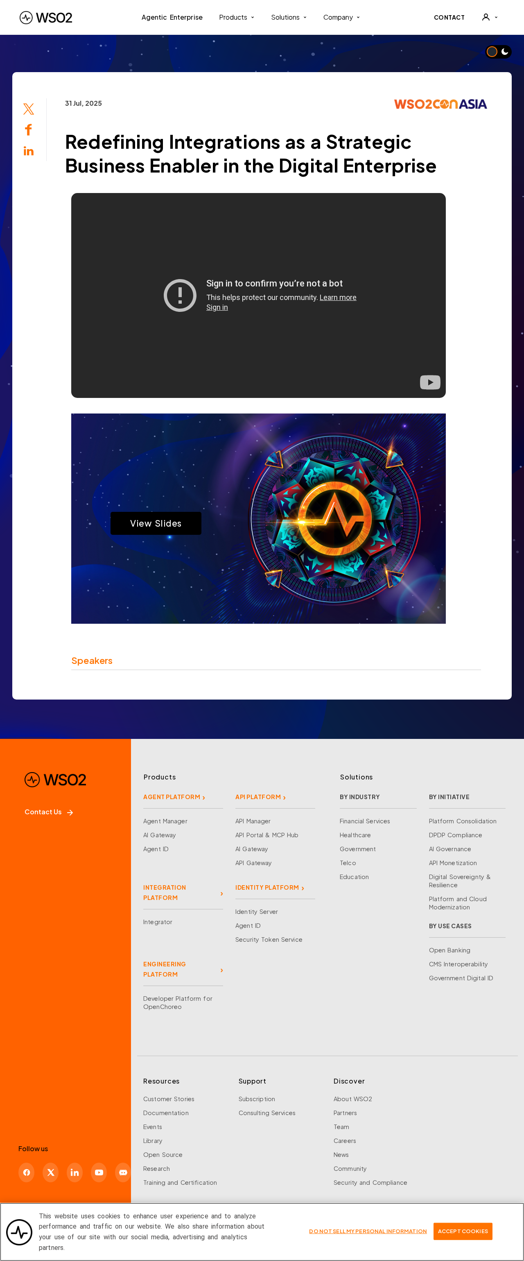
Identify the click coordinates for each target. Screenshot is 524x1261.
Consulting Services (267, 1112)
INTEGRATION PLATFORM (164, 892)
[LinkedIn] (75, 1172)
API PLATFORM (258, 796)
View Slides (156, 523)
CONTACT (449, 17)
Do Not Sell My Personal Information (368, 1231)
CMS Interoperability (458, 964)
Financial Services (365, 821)
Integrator (157, 921)
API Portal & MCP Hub (267, 834)
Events (152, 1126)
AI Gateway (159, 834)
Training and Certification (180, 1182)
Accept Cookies (463, 1231)
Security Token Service (269, 939)
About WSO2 (353, 1098)
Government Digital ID (461, 978)
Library (153, 1140)
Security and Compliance (370, 1182)
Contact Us (43, 811)
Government (358, 848)
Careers (345, 1140)
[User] (489, 17)
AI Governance (450, 848)
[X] (51, 1172)
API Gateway (253, 862)
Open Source (163, 1154)
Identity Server (256, 911)
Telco (348, 862)
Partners (345, 1112)
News (341, 1154)
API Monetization (453, 862)
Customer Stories (168, 1098)
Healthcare (355, 834)
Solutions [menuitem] (285, 17)
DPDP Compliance (456, 834)
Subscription (257, 1098)
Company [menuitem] (338, 17)
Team (342, 1126)
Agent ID (156, 848)
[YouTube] (99, 1172)
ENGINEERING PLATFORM (164, 969)
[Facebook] (26, 1172)
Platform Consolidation (463, 821)
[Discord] (123, 1172)
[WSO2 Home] (46, 17)
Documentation (166, 1112)
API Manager (253, 821)
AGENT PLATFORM (171, 796)
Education (354, 876)
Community (350, 1168)
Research (156, 1168)
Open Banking (450, 950)
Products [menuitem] (233, 17)
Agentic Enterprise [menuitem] (172, 17)
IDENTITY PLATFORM (267, 887)
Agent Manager (165, 821)
